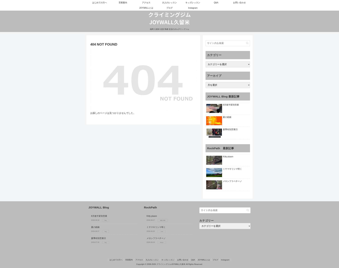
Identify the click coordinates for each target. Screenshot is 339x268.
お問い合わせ (182, 260)
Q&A (193, 260)
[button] (247, 43)
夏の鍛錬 (95, 227)
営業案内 (129, 260)
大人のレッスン (152, 260)
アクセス (139, 260)
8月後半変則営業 (99, 216)
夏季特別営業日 (98, 238)
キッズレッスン (167, 260)
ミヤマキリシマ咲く (156, 227)
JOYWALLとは (204, 260)
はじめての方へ (116, 260)
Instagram (225, 260)
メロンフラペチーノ (156, 238)
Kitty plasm (152, 216)
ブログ (215, 260)
